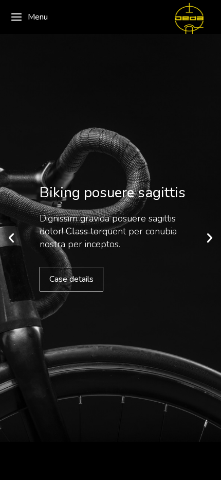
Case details (71, 279)
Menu (38, 17)
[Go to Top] (205, 464)
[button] (11, 238)
